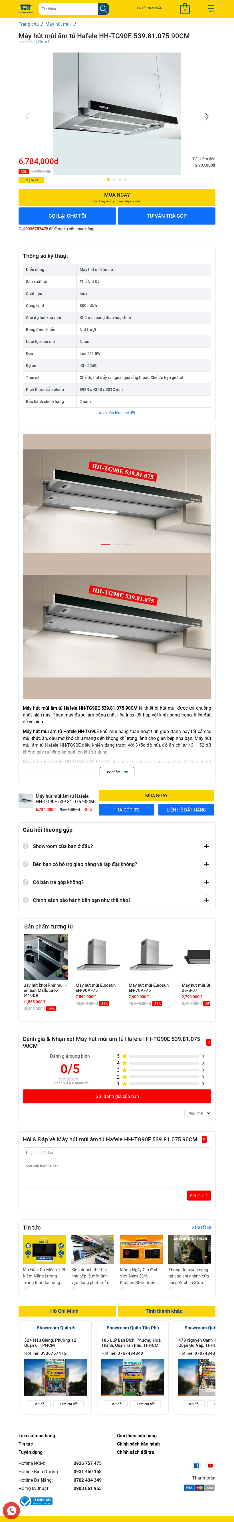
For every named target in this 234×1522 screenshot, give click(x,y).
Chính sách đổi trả (135, 1452)
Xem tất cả (201, 1227)
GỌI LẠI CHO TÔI (67, 216)
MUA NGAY (156, 795)
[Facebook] (196, 1466)
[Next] (206, 116)
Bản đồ (39, 1404)
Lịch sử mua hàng (37, 1435)
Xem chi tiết (68, 1404)
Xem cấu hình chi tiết (117, 413)
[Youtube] (210, 1466)
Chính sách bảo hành (138, 1444)
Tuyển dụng (31, 1452)
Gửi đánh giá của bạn (117, 1096)
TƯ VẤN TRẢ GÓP (167, 216)
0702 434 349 (88, 1480)
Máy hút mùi (58, 24)
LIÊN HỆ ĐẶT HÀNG (186, 810)
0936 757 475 (88, 1463)
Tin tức (26, 1444)
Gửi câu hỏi (199, 1195)
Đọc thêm (113, 772)
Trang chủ (29, 24)
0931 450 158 (88, 1471)
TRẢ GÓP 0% (127, 810)
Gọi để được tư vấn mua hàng (56, 229)
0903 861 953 (88, 1488)
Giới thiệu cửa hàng (137, 1435)
